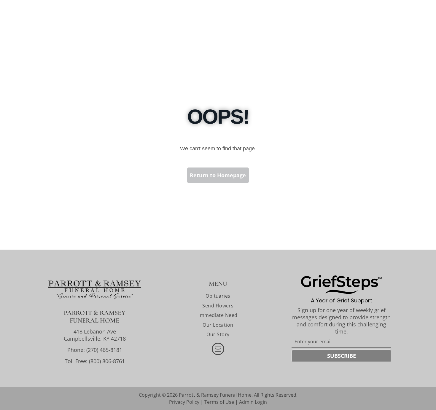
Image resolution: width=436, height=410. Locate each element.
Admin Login (253, 402)
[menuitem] (218, 296)
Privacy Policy (184, 402)
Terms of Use (219, 402)
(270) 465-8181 (104, 349)
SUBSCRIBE (341, 355)
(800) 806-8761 (107, 361)
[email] (218, 350)
